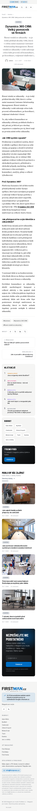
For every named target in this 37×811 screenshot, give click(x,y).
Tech (18, 435)
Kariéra (10, 14)
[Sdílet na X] (15, 331)
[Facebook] (4, 709)
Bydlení (18, 425)
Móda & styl (9, 435)
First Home (5, 755)
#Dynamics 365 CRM (20, 321)
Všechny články (7, 478)
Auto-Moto (9, 425)
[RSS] (8, 709)
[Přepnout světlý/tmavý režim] (26, 7)
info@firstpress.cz (12, 770)
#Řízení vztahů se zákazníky (12, 325)
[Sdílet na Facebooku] (10, 331)
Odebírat (9, 459)
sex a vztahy (10, 440)
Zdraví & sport (20, 430)
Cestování (9, 430)
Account (8, 807)
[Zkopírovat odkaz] (25, 331)
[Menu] (31, 7)
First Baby (5, 752)
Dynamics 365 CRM (26, 207)
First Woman (6, 749)
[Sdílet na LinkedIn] (20, 331)
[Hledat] (22, 7)
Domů (4, 14)
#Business (6, 321)
